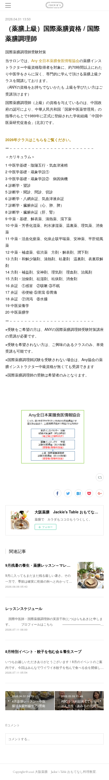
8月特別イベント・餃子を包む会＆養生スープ (43, 651)
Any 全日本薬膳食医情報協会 (55, 60)
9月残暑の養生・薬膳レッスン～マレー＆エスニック (49, 565)
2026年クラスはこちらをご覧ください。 (39, 139)
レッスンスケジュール (23, 608)
